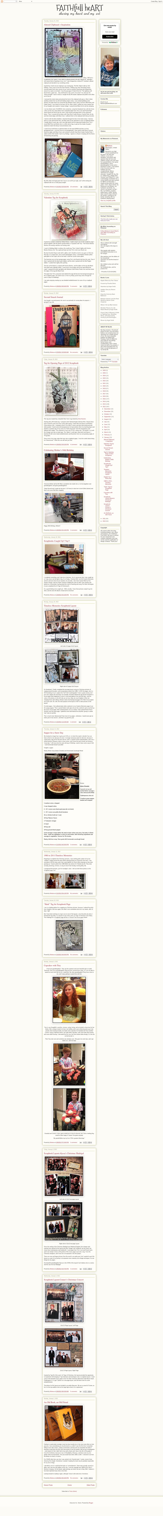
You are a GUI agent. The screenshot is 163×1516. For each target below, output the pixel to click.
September (107, 416)
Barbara (109, 145)
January (106, 437)
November (107, 411)
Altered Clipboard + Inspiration (57, 24)
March (106, 432)
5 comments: (74, 286)
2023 (104, 378)
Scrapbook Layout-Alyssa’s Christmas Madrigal (64, 1153)
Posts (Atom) (73, 1491)
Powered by (105, 42)
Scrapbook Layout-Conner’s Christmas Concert (64, 1279)
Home (70, 1485)
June (106, 424)
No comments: (74, 352)
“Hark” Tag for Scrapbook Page (57, 904)
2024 (104, 375)
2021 (104, 383)
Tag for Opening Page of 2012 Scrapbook (61, 363)
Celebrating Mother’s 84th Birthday (59, 450)
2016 (104, 396)
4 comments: (74, 444)
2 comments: (74, 530)
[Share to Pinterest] (92, 187)
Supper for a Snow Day (53, 732)
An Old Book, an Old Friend (56, 1402)
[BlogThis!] (86, 187)
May (105, 427)
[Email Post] (81, 186)
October (106, 414)
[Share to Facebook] (90, 187)
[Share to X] (88, 187)
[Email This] (84, 187)
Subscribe (109, 36)
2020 (104, 386)
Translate (114, 361)
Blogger (91, 1503)
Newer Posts (48, 1485)
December (107, 409)
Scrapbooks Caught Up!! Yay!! (57, 540)
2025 (104, 373)
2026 (104, 370)
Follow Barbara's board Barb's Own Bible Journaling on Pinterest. (110, 232)
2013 (104, 404)
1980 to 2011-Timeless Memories (58, 855)
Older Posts (91, 1485)
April (105, 429)
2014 (104, 401)
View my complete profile (108, 200)
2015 (104, 399)
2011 (104, 518)
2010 (104, 521)
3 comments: (74, 844)
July (105, 421)
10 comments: (74, 186)
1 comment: (73, 722)
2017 (104, 393)
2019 (104, 388)
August (106, 419)
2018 (104, 391)
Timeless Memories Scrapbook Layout (60, 605)
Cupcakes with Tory (52, 965)
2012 (104, 406)
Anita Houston (82, 419)
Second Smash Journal (53, 297)
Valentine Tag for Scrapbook (56, 197)
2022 (104, 380)
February (107, 434)
